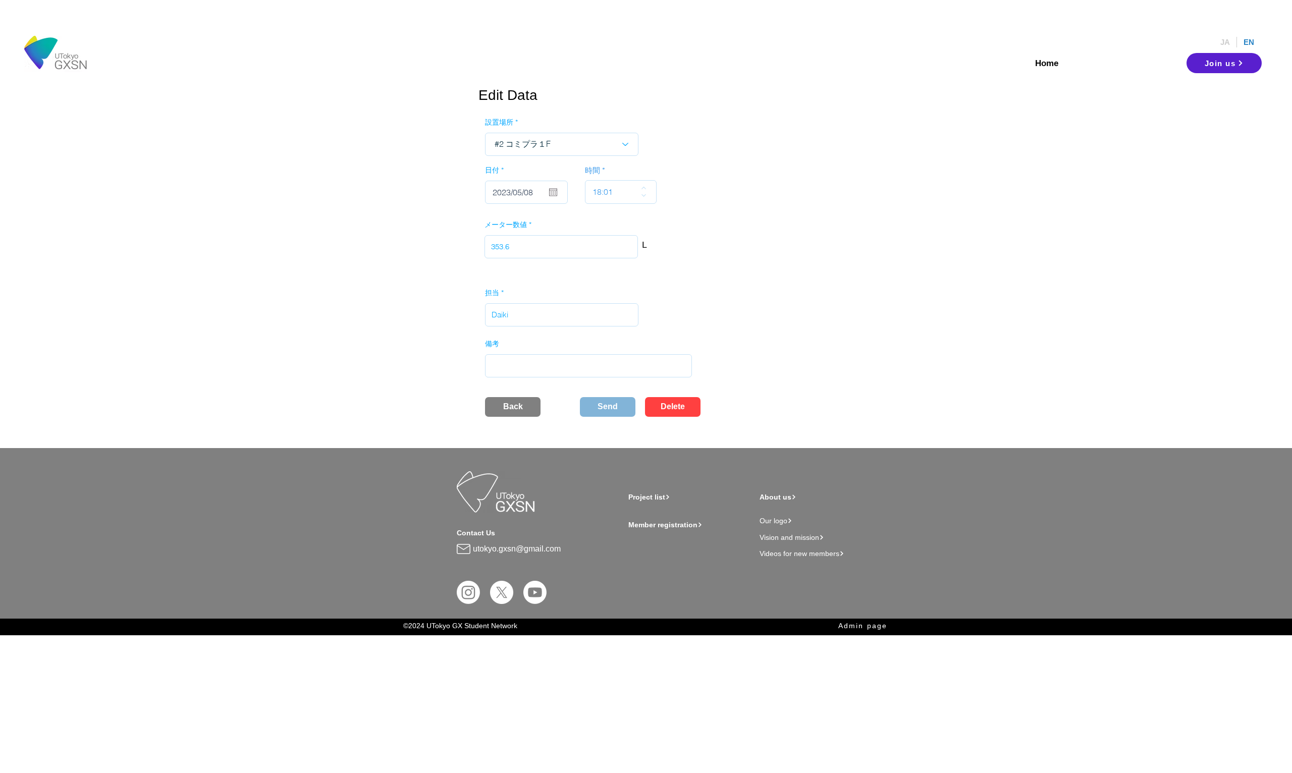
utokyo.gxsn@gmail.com (517, 548)
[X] (501, 592)
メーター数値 (505, 224)
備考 (492, 343)
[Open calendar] (553, 192)
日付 (496, 170)
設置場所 (499, 122)
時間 (592, 170)
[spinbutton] (613, 192)
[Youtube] (535, 592)
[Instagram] (468, 592)
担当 (492, 292)
